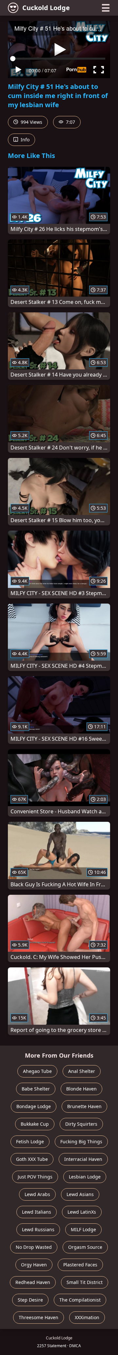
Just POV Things (35, 1177)
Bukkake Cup (35, 1124)
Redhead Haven (32, 1282)
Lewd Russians (38, 1229)
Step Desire (30, 1300)
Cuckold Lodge (46, 7)
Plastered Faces (80, 1265)
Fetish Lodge (30, 1141)
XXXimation (87, 1317)
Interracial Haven (83, 1159)
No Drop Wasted (34, 1247)
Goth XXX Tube (32, 1159)
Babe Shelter (36, 1089)
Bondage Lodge (33, 1106)
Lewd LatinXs (82, 1212)
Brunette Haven (84, 1106)
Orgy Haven (34, 1265)
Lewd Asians (80, 1194)
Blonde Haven (81, 1089)
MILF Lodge (83, 1229)
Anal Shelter (81, 1071)
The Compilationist (80, 1300)
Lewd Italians (36, 1212)
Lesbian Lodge (85, 1177)
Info (24, 139)
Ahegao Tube (37, 1071)
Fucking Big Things (81, 1141)
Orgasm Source (85, 1247)
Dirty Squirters (81, 1124)
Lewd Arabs (37, 1194)
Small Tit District (85, 1282)
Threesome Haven (38, 1317)
